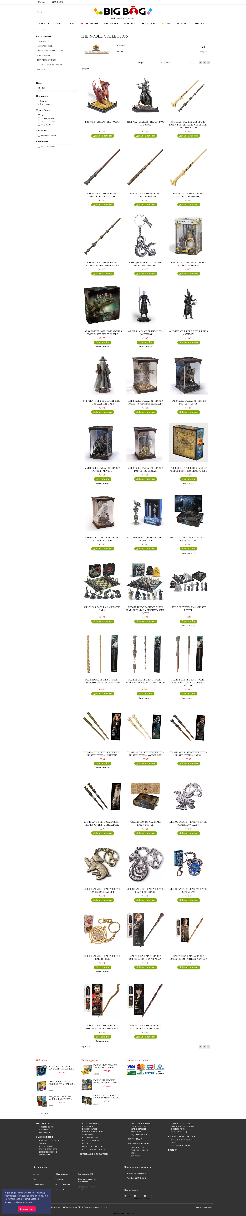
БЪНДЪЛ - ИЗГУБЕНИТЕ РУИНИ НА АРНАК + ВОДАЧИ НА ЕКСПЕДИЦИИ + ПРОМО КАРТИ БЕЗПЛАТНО (106, 1096)
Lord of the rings (48, 118)
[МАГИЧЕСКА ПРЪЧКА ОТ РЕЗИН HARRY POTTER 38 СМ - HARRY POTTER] (188, 654)
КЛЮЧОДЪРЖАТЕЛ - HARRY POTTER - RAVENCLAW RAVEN (188, 823)
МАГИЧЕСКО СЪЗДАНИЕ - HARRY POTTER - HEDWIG (102, 539)
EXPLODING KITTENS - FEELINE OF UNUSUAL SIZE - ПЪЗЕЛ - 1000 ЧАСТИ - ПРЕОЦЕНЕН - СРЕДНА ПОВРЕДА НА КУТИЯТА (62, 1083)
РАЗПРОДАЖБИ (45, 1130)
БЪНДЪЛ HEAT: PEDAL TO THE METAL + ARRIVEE (105, 1066)
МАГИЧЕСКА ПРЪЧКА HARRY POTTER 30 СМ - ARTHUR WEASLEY (188, 957)
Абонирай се (43, 1113)
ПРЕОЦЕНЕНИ (44, 1133)
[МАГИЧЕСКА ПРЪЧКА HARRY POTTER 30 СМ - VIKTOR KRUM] (102, 1000)
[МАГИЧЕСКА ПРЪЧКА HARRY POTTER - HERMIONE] (145, 167)
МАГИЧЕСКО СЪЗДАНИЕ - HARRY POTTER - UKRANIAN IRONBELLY (145, 402)
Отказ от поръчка (62, 1184)
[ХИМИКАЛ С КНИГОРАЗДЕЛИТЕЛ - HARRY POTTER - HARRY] (188, 727)
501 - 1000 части (48, 147)
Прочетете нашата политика (95, 1207)
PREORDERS (111, 23)
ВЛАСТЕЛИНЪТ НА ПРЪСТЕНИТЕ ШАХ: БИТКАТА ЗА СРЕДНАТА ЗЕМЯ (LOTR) (145, 610)
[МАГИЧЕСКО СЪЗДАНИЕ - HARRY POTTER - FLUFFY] (188, 375)
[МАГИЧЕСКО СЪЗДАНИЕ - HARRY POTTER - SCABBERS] (188, 236)
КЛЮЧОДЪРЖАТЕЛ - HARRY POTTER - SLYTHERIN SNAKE (145, 890)
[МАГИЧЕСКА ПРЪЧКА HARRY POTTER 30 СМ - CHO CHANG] (145, 1000)
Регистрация (38, 1184)
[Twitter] (200, 2)
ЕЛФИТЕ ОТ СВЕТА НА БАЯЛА (182, 1126)
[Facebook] (197, 2)
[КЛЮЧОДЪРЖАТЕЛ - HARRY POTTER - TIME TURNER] (102, 931)
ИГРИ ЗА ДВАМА (45, 1146)
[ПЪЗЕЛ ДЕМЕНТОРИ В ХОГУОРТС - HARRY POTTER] (188, 512)
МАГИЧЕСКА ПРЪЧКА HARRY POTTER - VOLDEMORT (188, 195)
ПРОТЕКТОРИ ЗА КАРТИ (140, 1123)
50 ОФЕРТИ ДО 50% (46, 1127)
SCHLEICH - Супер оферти (180, 1132)
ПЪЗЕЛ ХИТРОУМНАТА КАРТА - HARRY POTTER (145, 823)
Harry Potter (46, 124)
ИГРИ (71, 23)
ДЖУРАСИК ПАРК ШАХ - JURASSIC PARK (102, 608)
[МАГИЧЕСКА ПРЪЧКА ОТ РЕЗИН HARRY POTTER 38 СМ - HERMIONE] (102, 654)
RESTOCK (172, 1150)
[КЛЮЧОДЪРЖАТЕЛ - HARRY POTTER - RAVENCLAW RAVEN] (188, 796)
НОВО (59, 23)
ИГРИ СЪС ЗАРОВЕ (89, 1129)
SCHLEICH (182, 23)
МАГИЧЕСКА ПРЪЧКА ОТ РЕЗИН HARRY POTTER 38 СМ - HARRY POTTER (188, 683)
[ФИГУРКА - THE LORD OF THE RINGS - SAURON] (188, 305)
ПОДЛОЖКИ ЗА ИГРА (139, 1135)
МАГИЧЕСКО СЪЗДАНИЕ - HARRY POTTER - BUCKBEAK (145, 469)
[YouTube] (208, 2)
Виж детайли (102, 342)
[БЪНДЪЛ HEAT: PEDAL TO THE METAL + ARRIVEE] (86, 1069)
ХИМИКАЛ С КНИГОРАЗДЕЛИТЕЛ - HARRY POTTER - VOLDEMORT (145, 753)
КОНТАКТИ (201, 23)
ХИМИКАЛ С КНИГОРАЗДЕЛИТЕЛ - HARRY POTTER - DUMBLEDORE (102, 823)
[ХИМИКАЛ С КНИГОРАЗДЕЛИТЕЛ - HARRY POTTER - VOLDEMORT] (145, 727)
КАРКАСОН (86, 1143)
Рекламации (60, 1179)
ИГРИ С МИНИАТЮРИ (91, 1123)
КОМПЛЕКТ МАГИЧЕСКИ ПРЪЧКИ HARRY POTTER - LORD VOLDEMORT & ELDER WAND (188, 125)
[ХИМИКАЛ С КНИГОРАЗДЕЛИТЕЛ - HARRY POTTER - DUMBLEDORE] (102, 796)
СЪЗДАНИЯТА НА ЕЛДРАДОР (182, 1123)
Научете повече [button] (24, 1202)
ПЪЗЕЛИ (174, 1143)
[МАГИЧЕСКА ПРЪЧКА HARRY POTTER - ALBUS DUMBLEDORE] (102, 236)
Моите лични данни (204, 1207)
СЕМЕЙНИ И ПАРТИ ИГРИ (92, 1132)
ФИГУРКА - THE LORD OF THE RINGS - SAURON (188, 332)
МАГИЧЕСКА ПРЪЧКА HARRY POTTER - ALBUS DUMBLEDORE (102, 263)
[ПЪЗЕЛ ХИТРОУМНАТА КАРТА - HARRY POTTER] (145, 796)
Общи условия (61, 1174)
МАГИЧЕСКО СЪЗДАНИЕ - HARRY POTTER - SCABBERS (188, 263)
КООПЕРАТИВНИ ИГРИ (48, 1152)
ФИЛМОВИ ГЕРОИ (178, 1129)
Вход (35, 1179)
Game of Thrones (48, 121)
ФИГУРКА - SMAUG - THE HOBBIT (102, 122)
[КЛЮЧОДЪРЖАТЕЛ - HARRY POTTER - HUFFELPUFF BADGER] (102, 864)
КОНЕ (133, 1153)
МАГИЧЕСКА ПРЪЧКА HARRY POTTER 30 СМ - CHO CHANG (145, 1027)
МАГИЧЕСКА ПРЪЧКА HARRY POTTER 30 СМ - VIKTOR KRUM (102, 1027)
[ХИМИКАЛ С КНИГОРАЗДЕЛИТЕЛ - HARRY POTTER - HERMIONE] (102, 727)
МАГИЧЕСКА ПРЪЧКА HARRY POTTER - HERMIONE (145, 195)
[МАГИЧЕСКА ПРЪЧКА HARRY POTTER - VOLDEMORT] (188, 167)
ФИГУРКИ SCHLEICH (138, 1144)
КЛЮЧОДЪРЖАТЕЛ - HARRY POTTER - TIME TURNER (102, 957)
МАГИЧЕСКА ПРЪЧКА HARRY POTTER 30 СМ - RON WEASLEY (145, 957)
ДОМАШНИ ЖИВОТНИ (140, 1150)
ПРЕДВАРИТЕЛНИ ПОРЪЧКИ (93, 1149)
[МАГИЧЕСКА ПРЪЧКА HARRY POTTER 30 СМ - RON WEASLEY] (145, 931)
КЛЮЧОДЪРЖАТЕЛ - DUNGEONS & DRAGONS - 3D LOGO (145, 263)
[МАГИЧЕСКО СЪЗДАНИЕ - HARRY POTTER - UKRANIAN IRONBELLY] (145, 375)
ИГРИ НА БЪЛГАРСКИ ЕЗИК (50, 1141)
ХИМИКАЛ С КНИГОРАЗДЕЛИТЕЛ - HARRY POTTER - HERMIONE (102, 753)
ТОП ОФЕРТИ (90, 23)
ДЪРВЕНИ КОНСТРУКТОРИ (181, 1140)
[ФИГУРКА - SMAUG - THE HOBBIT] (102, 95)
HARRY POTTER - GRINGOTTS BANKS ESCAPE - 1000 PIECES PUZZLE (102, 332)
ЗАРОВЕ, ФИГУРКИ (138, 1126)
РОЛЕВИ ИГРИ (44, 1155)
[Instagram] (204, 2)
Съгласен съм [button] (26, 1209)
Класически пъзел (48, 136)
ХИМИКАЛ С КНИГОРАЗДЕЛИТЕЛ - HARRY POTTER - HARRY (188, 753)
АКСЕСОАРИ (149, 23)
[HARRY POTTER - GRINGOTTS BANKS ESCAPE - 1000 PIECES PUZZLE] (102, 305)
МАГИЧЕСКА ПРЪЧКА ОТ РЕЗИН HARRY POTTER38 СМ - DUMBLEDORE (145, 681)
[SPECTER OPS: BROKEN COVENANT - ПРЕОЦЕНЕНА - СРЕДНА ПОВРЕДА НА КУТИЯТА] (42, 1071)
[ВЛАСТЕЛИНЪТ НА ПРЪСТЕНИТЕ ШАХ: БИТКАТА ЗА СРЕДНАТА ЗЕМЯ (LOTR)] (145, 582)
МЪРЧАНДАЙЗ (135, 1139)
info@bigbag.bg (140, 1173)
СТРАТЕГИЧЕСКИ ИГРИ (48, 1149)
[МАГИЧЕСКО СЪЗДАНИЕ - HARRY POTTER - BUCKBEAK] (145, 443)
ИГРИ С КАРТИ (88, 1126)
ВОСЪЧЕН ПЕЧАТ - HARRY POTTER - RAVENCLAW (145, 539)
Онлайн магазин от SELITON (123, 1213)
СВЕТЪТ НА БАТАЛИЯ (90, 1140)
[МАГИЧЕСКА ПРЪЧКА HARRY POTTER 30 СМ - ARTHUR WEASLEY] (188, 931)
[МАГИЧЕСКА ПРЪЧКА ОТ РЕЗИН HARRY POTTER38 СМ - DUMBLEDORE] (145, 654)
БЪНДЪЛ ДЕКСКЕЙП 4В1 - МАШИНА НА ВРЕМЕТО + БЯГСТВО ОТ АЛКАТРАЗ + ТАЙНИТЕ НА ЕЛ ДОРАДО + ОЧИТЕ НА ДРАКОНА (61, 1098)
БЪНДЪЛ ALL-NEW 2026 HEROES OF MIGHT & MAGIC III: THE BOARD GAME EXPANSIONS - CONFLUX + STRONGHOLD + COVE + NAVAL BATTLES (106, 1081)
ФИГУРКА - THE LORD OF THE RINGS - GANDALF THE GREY (102, 402)
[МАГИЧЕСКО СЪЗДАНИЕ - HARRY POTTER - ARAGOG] (102, 443)
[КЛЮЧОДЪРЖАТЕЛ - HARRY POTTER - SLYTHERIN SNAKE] (145, 864)
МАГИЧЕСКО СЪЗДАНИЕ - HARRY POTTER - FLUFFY (188, 402)
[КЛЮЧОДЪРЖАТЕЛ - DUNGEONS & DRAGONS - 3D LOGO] (145, 236)
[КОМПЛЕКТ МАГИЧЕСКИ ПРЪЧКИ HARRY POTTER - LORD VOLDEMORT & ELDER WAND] (188, 95)
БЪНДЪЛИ (129, 23)
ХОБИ (167, 23)
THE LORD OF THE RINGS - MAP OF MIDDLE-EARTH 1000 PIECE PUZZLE (188, 469)
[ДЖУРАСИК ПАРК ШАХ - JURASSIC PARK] (102, 582)
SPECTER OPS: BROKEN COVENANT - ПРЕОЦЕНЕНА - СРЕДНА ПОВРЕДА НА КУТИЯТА (62, 1067)
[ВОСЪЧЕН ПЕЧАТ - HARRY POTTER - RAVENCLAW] (145, 512)
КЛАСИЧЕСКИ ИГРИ (90, 1137)
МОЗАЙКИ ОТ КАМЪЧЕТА (181, 1145)
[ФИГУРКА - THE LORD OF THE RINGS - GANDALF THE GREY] (102, 375)
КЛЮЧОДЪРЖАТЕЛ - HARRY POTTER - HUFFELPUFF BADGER (102, 890)
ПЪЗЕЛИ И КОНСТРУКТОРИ (181, 1136)
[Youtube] (143, 1183)
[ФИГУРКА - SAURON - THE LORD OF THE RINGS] (145, 95)
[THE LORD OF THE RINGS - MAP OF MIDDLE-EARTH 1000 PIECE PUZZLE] (188, 443)
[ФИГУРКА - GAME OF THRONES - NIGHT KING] (145, 305)
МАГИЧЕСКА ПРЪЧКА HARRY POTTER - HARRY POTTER (102, 195)
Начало (38, 29)
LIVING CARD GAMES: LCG (93, 1147)
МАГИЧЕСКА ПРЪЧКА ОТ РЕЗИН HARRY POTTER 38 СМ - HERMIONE (102, 681)
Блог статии (60, 1189)
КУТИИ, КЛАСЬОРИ (138, 1129)
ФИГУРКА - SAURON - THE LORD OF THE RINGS (145, 123)
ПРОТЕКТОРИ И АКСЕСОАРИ (94, 1154)
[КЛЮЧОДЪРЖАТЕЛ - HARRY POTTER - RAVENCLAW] (188, 864)
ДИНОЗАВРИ (136, 1156)
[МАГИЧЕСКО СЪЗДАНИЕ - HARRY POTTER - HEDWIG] (102, 512)
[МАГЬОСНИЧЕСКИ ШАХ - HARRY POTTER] (188, 582)
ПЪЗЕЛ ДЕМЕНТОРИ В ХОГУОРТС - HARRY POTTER (188, 539)
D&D (43, 115)
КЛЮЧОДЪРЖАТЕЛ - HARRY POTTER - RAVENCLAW (188, 890)
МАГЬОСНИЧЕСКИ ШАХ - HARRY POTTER (188, 608)
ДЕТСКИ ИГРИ (88, 1135)
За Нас (36, 1174)
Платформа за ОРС (85, 1174)
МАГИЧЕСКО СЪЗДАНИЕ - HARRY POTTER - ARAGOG (102, 469)
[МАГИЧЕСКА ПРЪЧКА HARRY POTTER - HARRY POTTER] (102, 167)
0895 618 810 (57, 2)
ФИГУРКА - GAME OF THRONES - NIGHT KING (145, 332)
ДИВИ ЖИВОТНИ (138, 1147)
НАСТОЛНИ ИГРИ (44, 1137)
